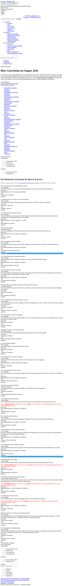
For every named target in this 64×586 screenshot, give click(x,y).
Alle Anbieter (10, 31)
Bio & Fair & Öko (12, 38)
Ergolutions (9, 575)
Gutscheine (7, 62)
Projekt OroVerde (5, 580)
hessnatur (9, 23)
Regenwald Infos (11, 47)
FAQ (8, 50)
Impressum (3, 583)
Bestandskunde (11, 172)
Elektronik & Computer (13, 35)
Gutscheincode (11, 161)
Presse (8, 581)
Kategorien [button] (7, 32)
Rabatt (9, 163)
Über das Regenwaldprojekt (14, 46)
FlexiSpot (8, 569)
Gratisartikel (10, 166)
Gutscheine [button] (7, 22)
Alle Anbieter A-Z (5, 578)
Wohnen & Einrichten (13, 40)
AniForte (9, 29)
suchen (19, 19)
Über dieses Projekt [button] (9, 43)
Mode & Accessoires (12, 34)
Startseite (6, 60)
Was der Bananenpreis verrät (14, 53)
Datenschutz (10, 583)
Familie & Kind (11, 37)
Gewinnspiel (10, 164)
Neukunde (10, 173)
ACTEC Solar (11, 28)
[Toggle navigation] (3, 13)
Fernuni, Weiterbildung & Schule (9, 83)
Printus (8, 570)
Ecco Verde (10, 26)
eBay (8, 25)
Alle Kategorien (11, 41)
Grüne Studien (25, 578)
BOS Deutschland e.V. (13, 52)
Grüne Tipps (10, 49)
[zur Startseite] (8, 1)
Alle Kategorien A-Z (15, 578)
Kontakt (12, 581)
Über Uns (9, 44)
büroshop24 (9, 572)
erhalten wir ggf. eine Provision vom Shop (29, 183)
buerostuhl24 (9, 574)
